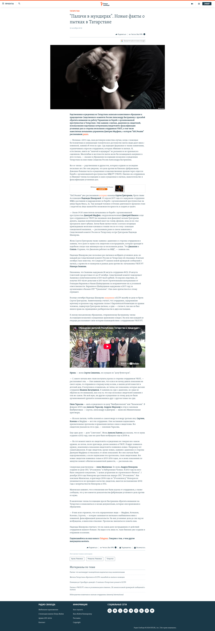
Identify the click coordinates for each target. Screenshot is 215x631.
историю (103, 196)
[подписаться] (152, 611)
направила (109, 298)
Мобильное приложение (48, 610)
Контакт (42, 622)
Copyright (77, 622)
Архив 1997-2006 (45, 618)
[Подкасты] (147, 611)
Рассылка (77, 618)
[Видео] (192, 3)
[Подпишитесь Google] (110, 611)
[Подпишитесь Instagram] (136, 611)
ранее (85, 134)
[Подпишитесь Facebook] (115, 611)
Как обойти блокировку (82, 614)
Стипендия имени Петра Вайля (51, 614)
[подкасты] (199, 3)
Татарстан (75, 11)
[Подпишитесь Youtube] (125, 611)
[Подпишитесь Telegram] (131, 611)
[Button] (120, 34)
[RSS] (141, 611)
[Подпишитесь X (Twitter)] (120, 611)
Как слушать (78, 610)
